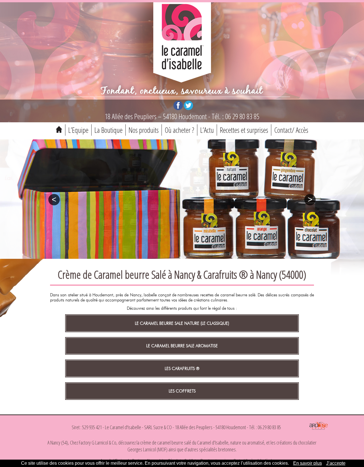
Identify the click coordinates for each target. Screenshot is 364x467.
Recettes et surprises (244, 130)
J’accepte (336, 463)
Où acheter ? (179, 130)
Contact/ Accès (291, 130)
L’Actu (207, 130)
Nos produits (144, 130)
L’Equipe (78, 130)
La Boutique (108, 130)
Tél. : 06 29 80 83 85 (235, 116)
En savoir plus (307, 463)
